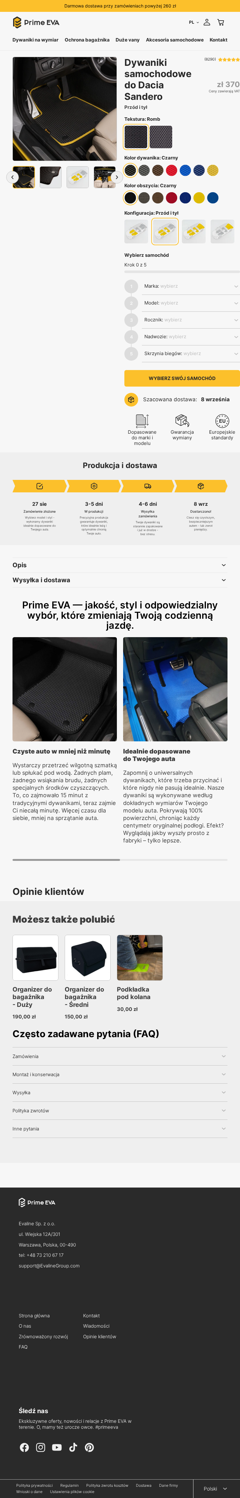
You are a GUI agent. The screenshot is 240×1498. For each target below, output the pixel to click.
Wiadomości (96, 1326)
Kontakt (91, 1316)
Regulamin (69, 1485)
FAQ (23, 1347)
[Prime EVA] (120, 1208)
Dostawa (144, 1485)
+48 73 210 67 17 (45, 1255)
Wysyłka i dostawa (41, 580)
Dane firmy (168, 1485)
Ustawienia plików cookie (72, 1492)
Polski (210, 1489)
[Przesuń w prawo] (117, 177)
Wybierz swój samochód (182, 378)
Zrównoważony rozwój (43, 1336)
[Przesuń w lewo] (12, 177)
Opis (19, 565)
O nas (25, 1326)
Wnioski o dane (29, 1492)
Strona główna (34, 1316)
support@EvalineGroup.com (49, 1266)
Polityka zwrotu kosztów (107, 1485)
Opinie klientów (99, 1336)
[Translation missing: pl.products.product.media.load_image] (24, 177)
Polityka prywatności (34, 1485)
